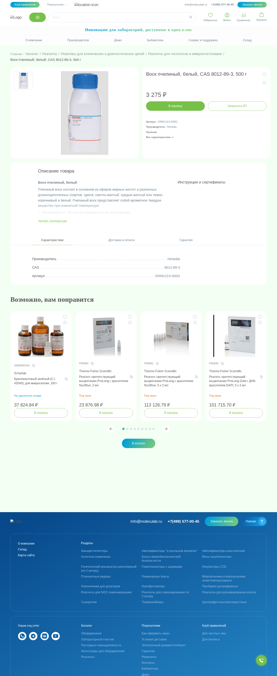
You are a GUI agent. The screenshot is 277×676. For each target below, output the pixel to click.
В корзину (175, 106)
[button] (111, 429)
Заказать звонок (221, 521)
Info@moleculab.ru (196, 4)
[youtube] (55, 639)
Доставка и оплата (122, 240)
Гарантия (186, 240)
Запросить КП (237, 106)
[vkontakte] (44, 639)
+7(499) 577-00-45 (222, 4)
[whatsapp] (22, 639)
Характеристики (52, 240)
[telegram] (33, 639)
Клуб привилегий (25, 4)
